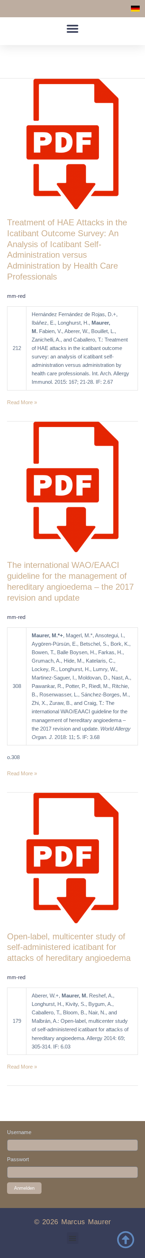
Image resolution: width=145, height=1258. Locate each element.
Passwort (18, 1159)
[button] (72, 28)
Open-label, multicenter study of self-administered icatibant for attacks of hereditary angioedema (69, 947)
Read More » (22, 401)
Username (19, 1132)
